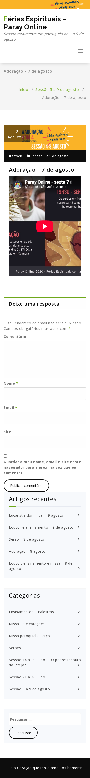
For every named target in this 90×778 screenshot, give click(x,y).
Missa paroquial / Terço (29, 635)
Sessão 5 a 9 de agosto (57, 89)
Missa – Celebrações (27, 623)
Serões (15, 647)
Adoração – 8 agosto (27, 551)
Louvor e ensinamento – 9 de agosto (41, 527)
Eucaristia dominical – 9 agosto (36, 515)
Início (23, 89)
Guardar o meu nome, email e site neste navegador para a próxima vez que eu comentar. (42, 467)
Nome (11, 383)
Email (11, 407)
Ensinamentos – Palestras (31, 611)
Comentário (15, 336)
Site (7, 431)
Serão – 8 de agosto (26, 539)
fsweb (17, 156)
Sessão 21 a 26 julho (27, 677)
